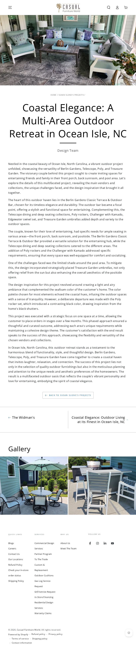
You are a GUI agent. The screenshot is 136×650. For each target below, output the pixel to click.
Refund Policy (15, 564)
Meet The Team (68, 548)
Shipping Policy (16, 580)
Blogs (11, 543)
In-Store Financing (43, 597)
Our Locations (15, 559)
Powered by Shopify (18, 634)
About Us (65, 543)
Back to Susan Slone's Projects (70, 395)
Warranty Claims (43, 613)
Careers (12, 548)
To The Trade (41, 559)
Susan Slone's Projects (71, 95)
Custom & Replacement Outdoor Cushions (44, 570)
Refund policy (38, 634)
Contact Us (14, 553)
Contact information (22, 643)
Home (53, 95)
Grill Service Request (44, 591)
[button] (108, 7)
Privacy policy (55, 634)
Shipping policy (39, 638)
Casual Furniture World (28, 629)
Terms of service (20, 638)
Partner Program (43, 553)
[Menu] (10, 7)
